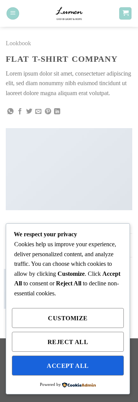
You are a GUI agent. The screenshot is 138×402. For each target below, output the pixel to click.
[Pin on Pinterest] (48, 111)
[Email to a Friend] (38, 111)
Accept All (68, 365)
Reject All (68, 342)
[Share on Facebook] (20, 111)
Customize (67, 318)
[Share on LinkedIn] (57, 111)
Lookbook (18, 43)
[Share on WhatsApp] (10, 111)
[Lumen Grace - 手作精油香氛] (69, 13)
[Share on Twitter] (29, 111)
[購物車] (125, 13)
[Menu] (13, 13)
